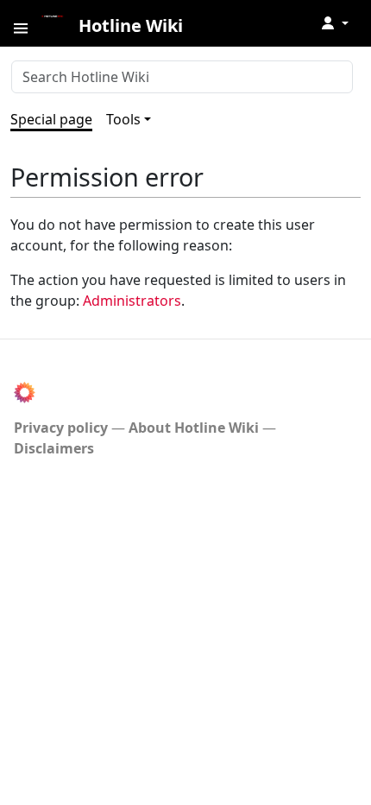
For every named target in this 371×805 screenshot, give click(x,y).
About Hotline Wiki (194, 427)
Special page (51, 119)
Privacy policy (61, 427)
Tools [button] (123, 119)
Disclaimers (54, 448)
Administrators (132, 300)
